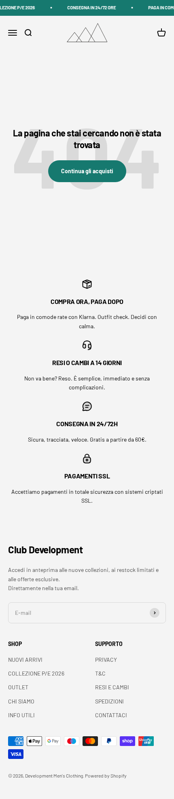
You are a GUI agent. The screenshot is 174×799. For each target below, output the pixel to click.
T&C (100, 673)
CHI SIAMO (21, 701)
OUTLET (18, 687)
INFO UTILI (21, 715)
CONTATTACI (111, 715)
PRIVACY (106, 659)
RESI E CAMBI (112, 687)
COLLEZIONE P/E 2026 (36, 673)
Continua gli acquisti (87, 171)
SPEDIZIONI (109, 701)
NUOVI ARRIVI (25, 659)
